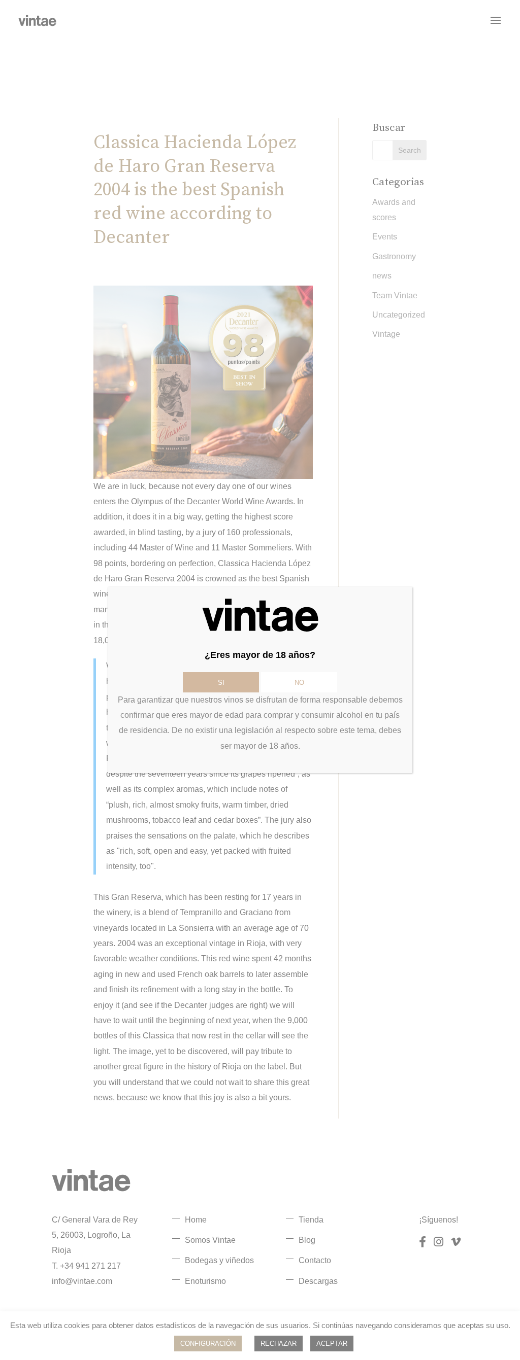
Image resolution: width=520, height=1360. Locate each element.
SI (221, 682)
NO (299, 682)
